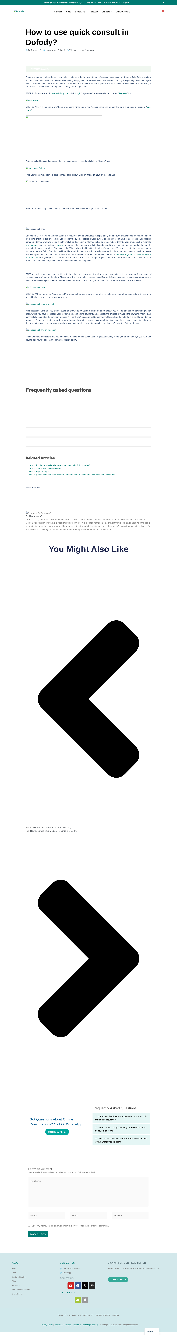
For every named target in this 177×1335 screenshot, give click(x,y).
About (16, 1263)
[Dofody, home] (21, 12)
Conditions (107, 12)
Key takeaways (39, 69)
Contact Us (67, 1263)
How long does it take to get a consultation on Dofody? (61, 400)
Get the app (67, 1292)
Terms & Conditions (62, 1325)
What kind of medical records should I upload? (56, 420)
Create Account (122, 12)
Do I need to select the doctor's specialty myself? (58, 410)
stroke (148, 254)
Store (68, 12)
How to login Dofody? (39, 471)
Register (123, 93)
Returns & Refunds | (81, 1325)
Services (58, 12)
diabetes (120, 254)
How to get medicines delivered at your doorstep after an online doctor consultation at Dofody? (72, 475)
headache (59, 245)
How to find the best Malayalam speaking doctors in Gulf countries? (59, 465)
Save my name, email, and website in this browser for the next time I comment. (70, 1225)
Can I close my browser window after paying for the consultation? (68, 440)
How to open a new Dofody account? (46, 468)
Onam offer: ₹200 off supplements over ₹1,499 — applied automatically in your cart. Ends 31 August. (86, 2)
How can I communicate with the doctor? (52, 430)
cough (34, 245)
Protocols (93, 12)
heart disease (32, 257)
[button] (121, 1118)
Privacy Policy (46, 1325)
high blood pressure (134, 254)
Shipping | (95, 1325)
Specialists (80, 12)
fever (28, 245)
